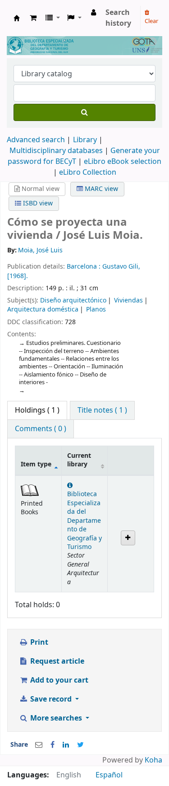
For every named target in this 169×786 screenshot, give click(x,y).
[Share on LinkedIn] (66, 744)
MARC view (100, 189)
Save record (50, 699)
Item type (36, 464)
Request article (56, 661)
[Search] (84, 112)
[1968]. (17, 276)
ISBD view (37, 203)
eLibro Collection (87, 172)
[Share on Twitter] (80, 744)
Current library (79, 460)
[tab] (102, 410)
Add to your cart (58, 680)
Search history (118, 18)
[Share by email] (38, 744)
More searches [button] (56, 718)
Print (38, 642)
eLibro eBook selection (122, 161)
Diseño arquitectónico (73, 300)
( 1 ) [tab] (37, 410)
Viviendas (128, 300)
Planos (96, 309)
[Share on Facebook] (52, 744)
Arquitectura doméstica (42, 309)
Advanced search (36, 140)
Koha (153, 760)
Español (109, 775)
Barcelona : (84, 266)
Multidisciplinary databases (57, 150)
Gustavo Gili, (121, 266)
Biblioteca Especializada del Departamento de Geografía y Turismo (84, 520)
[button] (33, 18)
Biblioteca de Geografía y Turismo (17, 18)
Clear (151, 21)
